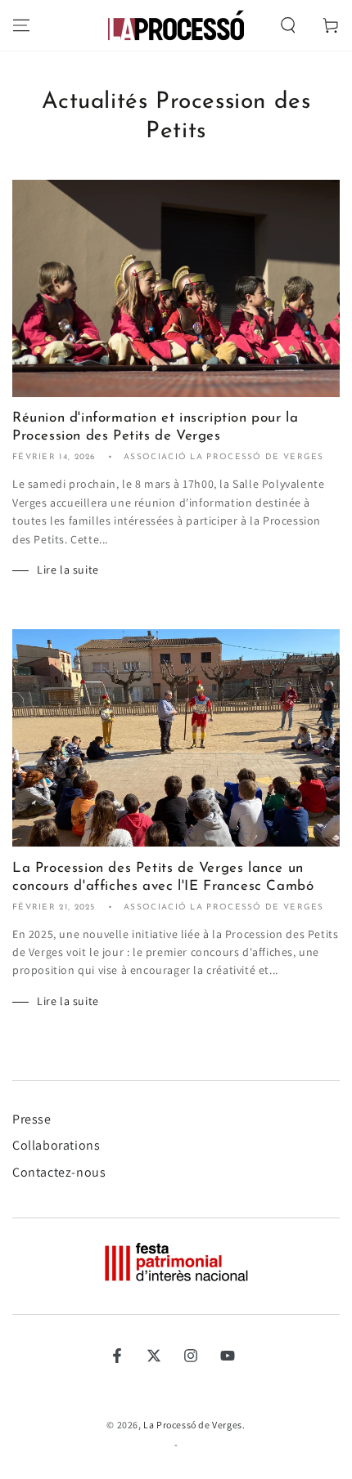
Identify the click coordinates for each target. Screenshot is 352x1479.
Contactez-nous (59, 1172)
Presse (32, 1119)
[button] (288, 25)
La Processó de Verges (192, 1425)
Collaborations (56, 1145)
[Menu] (21, 25)
